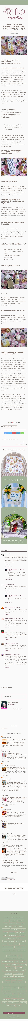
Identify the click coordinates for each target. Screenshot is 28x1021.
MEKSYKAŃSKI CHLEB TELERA (16, 835)
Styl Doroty (8, 554)
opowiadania (15, 964)
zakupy (23, 999)
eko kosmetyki (15, 929)
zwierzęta (23, 1002)
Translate (12, 879)
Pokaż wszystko (23, 868)
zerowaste (11, 1002)
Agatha (6, 643)
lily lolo (17, 947)
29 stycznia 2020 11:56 (15, 607)
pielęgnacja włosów (20, 976)
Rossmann (6, 985)
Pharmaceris (8, 973)
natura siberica (19, 958)
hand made (21, 935)
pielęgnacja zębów (11, 979)
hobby (14, 938)
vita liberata (22, 993)
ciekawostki (20, 920)
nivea (5, 426)
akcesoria (7, 917)
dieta (23, 923)
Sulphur (4, 990)
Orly (14, 967)
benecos (7, 920)
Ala (5, 584)
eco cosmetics (6, 929)
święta (24, 990)
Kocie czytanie (6, 779)
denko (18, 923)
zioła (17, 1002)
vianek (15, 993)
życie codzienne (11, 1005)
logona (23, 947)
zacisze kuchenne (7, 833)
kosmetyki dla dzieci (8, 941)
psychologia (21, 982)
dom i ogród (8, 926)
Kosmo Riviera (8, 654)
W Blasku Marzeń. (7, 751)
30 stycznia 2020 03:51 (13, 643)
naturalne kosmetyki (7, 961)
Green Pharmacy (13, 935)
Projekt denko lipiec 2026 (15, 823)
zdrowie (4, 1002)
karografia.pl (17, 1017)
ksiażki (17, 941)
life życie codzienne (8, 947)
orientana (23, 964)
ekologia (23, 929)
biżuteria (13, 920)
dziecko (21, 926)
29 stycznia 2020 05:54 (11, 584)
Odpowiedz (7, 564)
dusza (15, 926)
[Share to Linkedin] (18, 433)
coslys (5, 923)
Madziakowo (8, 607)
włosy (19, 996)
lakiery (11, 944)
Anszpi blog (5, 795)
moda (19, 955)
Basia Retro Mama (12, 569)
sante (22, 985)
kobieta (19, 938)
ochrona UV (23, 961)
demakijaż (11, 923)
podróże (20, 979)
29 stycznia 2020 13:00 (18, 618)
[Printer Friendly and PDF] (14, 423)
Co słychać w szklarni (14, 811)
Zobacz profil (11, 704)
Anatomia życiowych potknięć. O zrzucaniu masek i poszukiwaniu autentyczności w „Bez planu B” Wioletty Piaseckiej (14, 783)
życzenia (19, 1005)
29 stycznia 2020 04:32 (15, 554)
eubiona (6, 932)
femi (17, 932)
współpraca (16, 999)
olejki (8, 964)
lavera (16, 944)
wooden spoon (7, 999)
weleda (8, 996)
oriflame (8, 967)
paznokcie (15, 970)
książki (23, 941)
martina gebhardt (11, 955)
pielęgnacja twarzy (12, 426)
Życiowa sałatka (7, 737)
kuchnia (5, 944)
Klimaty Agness (6, 809)
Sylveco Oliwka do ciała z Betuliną (9, 439)
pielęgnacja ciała (18, 973)
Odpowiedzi (9, 567)
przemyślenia (6, 982)
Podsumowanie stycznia (21, 444)
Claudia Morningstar (8, 765)
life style (22, 944)
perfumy (22, 970)
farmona (12, 932)
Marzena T (7, 631)
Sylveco (18, 990)
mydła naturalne (9, 958)
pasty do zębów (7, 970)
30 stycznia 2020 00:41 (14, 630)
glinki (5, 935)
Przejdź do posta (14, 482)
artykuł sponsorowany (17, 917)
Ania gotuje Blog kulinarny (10, 860)
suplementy (11, 990)
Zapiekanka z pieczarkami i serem (12, 862)
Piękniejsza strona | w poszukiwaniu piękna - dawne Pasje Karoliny (13, 846)
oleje (3, 964)
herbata (9, 938)
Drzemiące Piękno (9, 618)
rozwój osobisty (15, 985)
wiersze (14, 996)
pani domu (19, 967)
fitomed (22, 932)
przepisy (14, 982)
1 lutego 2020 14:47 (16, 654)
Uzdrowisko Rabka (7, 993)
